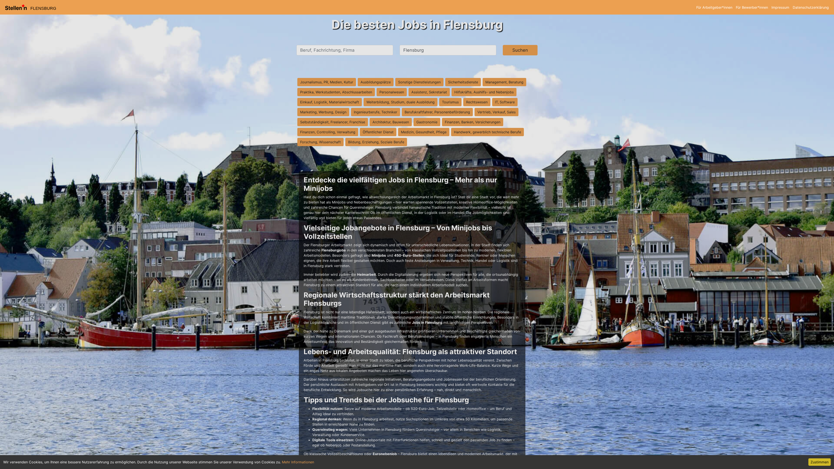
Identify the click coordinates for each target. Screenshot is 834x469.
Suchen (520, 50)
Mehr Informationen (298, 462)
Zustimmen (820, 462)
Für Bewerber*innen (752, 7)
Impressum (780, 7)
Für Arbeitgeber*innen (714, 7)
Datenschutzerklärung (811, 7)
